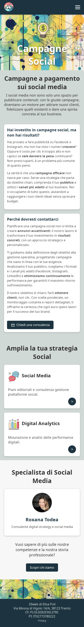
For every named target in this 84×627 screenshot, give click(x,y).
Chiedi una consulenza (33, 325)
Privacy (42, 620)
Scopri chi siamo (42, 567)
